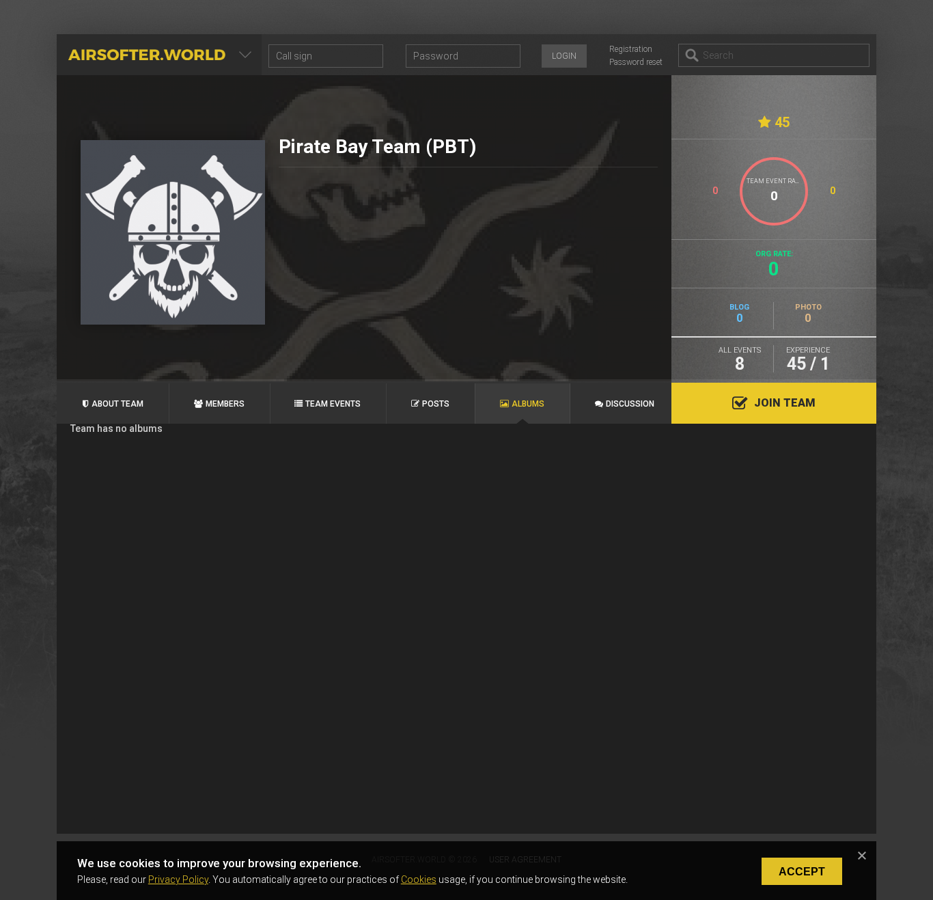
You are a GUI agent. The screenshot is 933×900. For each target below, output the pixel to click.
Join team (785, 402)
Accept (802, 871)
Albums (528, 404)
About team (117, 404)
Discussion (630, 404)
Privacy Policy (178, 879)
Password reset (636, 62)
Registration (630, 49)
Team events (333, 404)
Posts (435, 404)
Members (225, 404)
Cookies (418, 879)
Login (564, 56)
